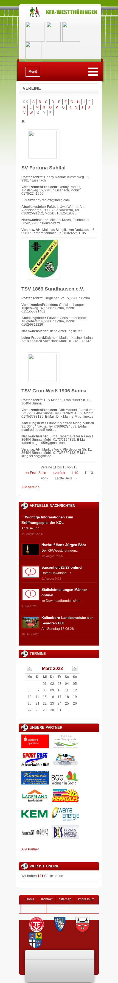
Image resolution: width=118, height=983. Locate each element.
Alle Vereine (30, 487)
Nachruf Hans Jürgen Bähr (63, 545)
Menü (33, 72)
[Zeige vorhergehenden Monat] (29, 670)
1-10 (74, 473)
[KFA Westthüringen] (60, 17)
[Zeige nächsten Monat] (75, 670)
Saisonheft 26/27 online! (61, 567)
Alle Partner (30, 849)
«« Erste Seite (35, 473)
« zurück (58, 473)
